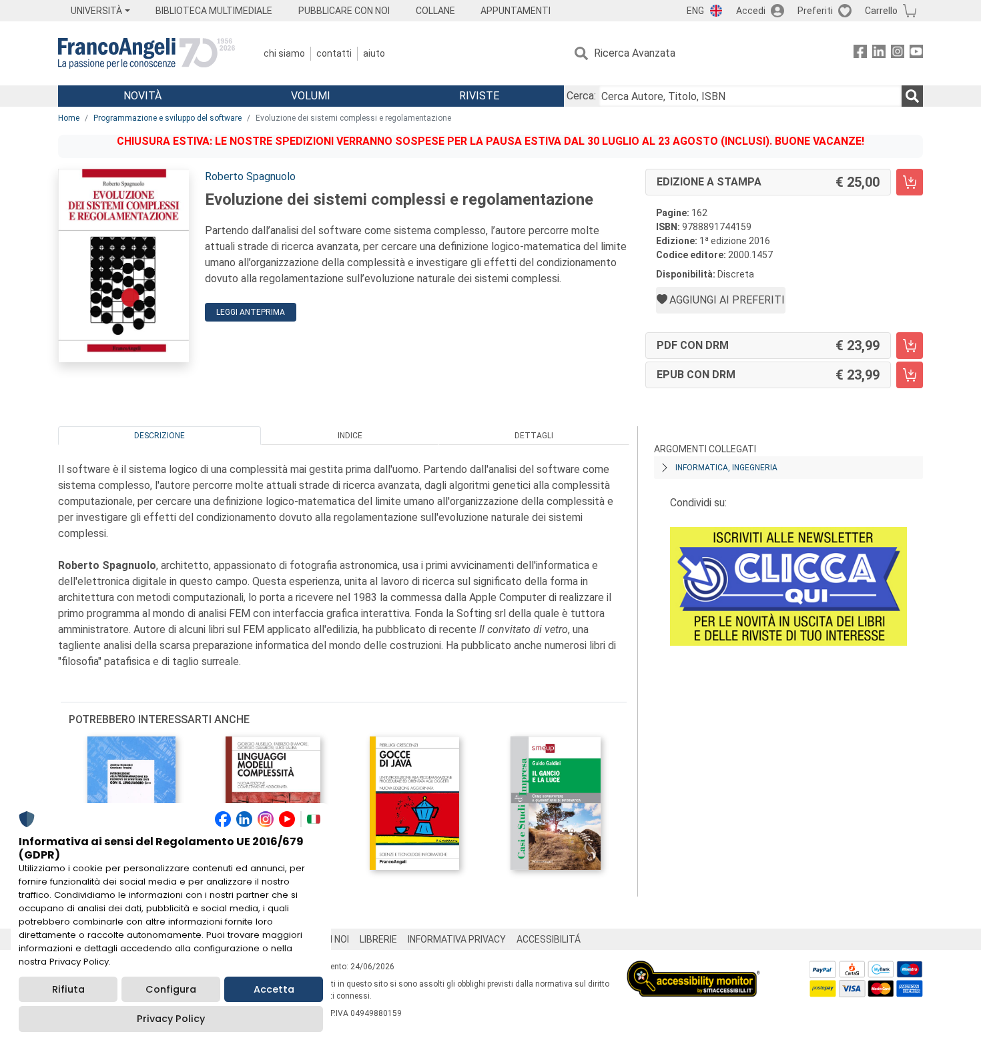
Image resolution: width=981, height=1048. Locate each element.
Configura (170, 989)
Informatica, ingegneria (726, 467)
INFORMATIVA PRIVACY (457, 939)
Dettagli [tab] (534, 435)
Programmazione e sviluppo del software (167, 118)
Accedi (750, 10)
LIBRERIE (378, 939)
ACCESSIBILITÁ (549, 939)
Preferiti (815, 10)
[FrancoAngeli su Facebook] (860, 54)
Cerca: (581, 95)
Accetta (274, 989)
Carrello (881, 10)
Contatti (334, 53)
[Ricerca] (912, 96)
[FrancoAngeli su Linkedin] (879, 54)
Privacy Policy (171, 1018)
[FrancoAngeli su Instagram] (897, 54)
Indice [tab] (350, 435)
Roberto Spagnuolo (250, 176)
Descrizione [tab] (159, 435)
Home (68, 118)
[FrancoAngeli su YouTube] (916, 54)
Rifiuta (68, 989)
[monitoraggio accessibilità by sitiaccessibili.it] (693, 968)
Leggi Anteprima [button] (250, 312)
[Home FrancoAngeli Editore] (146, 53)
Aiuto (374, 53)
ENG (695, 10)
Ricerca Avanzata (634, 53)
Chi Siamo (284, 53)
